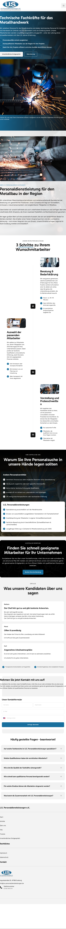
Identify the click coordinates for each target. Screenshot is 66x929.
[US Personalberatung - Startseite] (10, 6)
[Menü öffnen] (63, 5)
